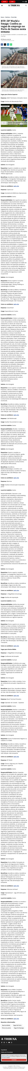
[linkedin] (8, 44)
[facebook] (2, 44)
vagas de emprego (19, 1028)
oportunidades (6, 1025)
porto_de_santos (6, 1028)
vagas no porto (17, 1025)
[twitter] (5, 44)
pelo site (16, 186)
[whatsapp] (11, 44)
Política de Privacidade (6, 1056)
